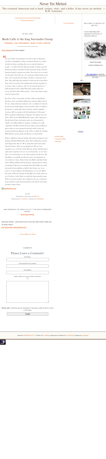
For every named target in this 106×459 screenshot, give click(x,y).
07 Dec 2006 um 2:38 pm (27, 234)
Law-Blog (46, 335)
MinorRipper (27, 215)
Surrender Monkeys (27, 20)
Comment (24, 199)
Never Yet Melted (53, 3)
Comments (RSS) (60, 139)
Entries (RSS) (59, 136)
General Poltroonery (17, 43)
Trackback (40, 199)
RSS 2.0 (36, 196)
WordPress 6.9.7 (29, 335)
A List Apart (70, 335)
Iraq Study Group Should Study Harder (28, 18)
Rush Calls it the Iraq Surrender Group (27, 39)
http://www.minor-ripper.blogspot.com (14, 227)
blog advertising (92, 74)
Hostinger (85, 335)
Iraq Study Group (41, 43)
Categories (68, 23)
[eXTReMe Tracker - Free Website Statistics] (3, 344)
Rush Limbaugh (7, 50)
